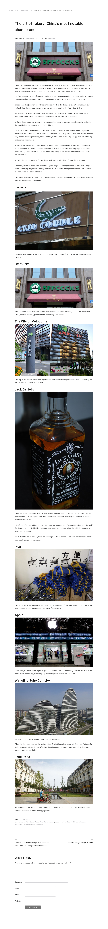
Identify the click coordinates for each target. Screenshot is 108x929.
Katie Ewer (52, 38)
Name (18, 888)
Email (17, 895)
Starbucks (39, 824)
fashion (63, 822)
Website (18, 901)
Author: (45, 38)
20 (31, 11)
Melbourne (27, 824)
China (46, 822)
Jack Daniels (75, 822)
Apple (37, 822)
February (24, 11)
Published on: (20, 38)
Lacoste (83, 822)
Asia (41, 822)
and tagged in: (20, 822)
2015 (17, 11)
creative (51, 822)
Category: (18, 819)
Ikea (68, 822)
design (57, 822)
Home (11, 11)
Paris (33, 824)
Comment (19, 882)
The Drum (26, 819)
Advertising (30, 822)
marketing (18, 824)
